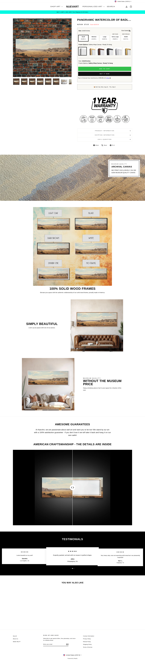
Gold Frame (127, 51)
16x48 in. (104, 38)
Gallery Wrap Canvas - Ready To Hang (82, 51)
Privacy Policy (87, 638)
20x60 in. (115, 38)
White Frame (118, 51)
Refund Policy (87, 641)
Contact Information (88, 636)
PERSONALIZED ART (93, 6)
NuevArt (72, 6)
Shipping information (104, 135)
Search (111, 6)
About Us (15, 638)
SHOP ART (55, 6)
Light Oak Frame (91, 51)
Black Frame (109, 51)
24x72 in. (125, 38)
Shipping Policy (87, 644)
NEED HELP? (16, 641)
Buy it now (105, 73)
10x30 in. (83, 38)
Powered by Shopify (72, 658)
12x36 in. (94, 38)
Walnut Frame (100, 51)
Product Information (104, 130)
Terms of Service (87, 647)
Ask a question (105, 139)
